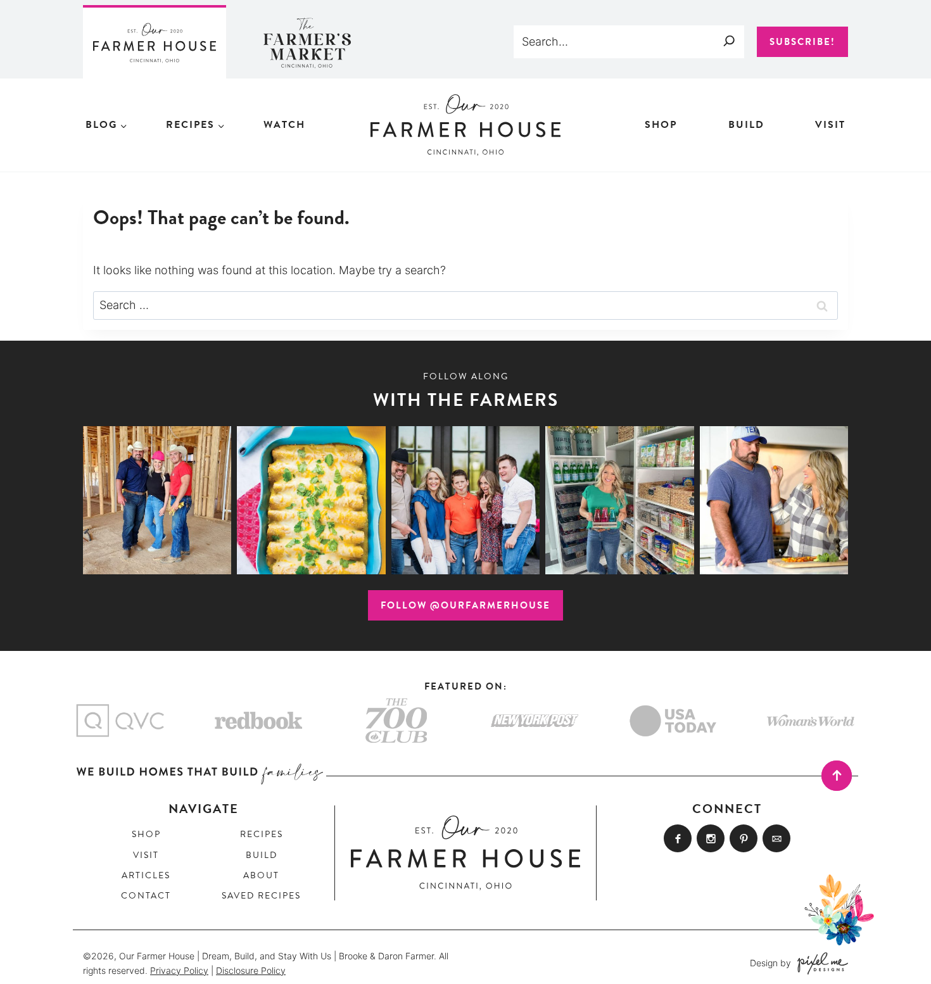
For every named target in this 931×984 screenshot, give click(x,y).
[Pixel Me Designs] (819, 963)
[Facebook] (678, 838)
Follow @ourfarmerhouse (465, 605)
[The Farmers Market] (307, 42)
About (261, 875)
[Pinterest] (743, 838)
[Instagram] (711, 838)
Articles (146, 875)
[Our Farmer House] (154, 42)
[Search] (729, 40)
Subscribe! (802, 42)
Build (746, 124)
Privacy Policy (179, 970)
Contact (146, 895)
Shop (661, 124)
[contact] (776, 838)
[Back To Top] (836, 775)
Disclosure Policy (251, 970)
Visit (830, 124)
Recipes (261, 834)
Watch (284, 124)
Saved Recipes (261, 895)
